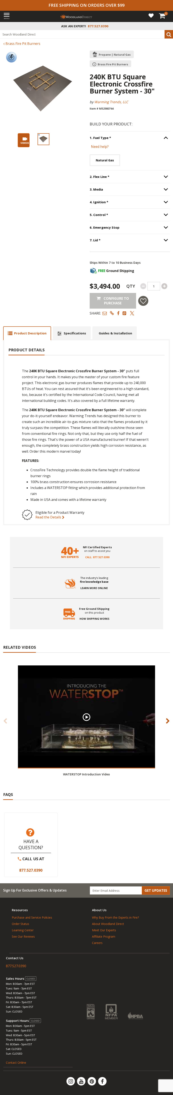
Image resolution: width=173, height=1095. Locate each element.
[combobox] (86, 34)
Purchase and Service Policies (32, 917)
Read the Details (48, 517)
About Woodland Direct (108, 924)
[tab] (27, 333)
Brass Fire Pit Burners (22, 43)
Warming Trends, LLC (111, 102)
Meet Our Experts (104, 930)
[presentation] (43, 139)
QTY (130, 286)
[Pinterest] (92, 1081)
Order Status (20, 924)
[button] (105, 313)
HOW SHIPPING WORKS (94, 619)
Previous (5, 721)
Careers (97, 943)
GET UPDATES (156, 890)
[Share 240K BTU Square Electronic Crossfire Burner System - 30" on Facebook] (118, 313)
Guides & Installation (115, 333)
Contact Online (16, 1063)
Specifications (75, 333)
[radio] (105, 160)
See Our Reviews (23, 936)
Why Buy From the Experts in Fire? (115, 917)
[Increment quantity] (164, 286)
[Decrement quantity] (143, 286)
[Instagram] (71, 1081)
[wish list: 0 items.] (151, 15)
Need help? (100, 146)
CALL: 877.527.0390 (97, 557)
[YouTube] (81, 1081)
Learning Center (23, 930)
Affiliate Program (103, 936)
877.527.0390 (30, 870)
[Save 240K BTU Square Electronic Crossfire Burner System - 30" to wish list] (143, 301)
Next (168, 721)
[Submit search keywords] (169, 34)
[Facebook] (102, 1081)
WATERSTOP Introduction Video (86, 774)
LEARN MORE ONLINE (94, 588)
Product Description (30, 333)
